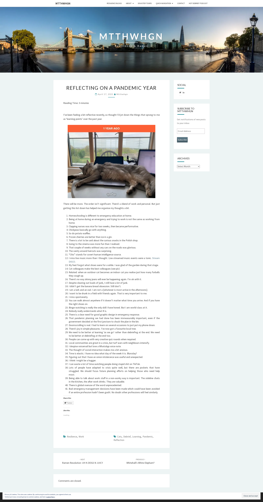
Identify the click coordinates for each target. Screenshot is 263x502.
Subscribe (182, 139)
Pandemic (148, 436)
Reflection (119, 440)
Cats (119, 436)
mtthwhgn (62, 3)
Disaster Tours (145, 3)
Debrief (127, 436)
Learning (136, 436)
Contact (181, 3)
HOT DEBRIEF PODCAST (198, 3)
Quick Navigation (163, 3)
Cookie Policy (50, 497)
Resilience (72, 436)
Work (81, 436)
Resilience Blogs (114, 3)
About (129, 3)
